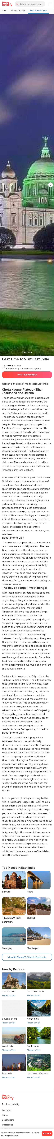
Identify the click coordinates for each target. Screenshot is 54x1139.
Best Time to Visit (38, 10)
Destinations (8, 1120)
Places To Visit (18, 10)
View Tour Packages (27, 374)
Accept (47, 1133)
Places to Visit (8, 995)
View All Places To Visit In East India (27, 957)
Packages (6, 1110)
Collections (7, 1124)
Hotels (5, 1115)
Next (50, 185)
